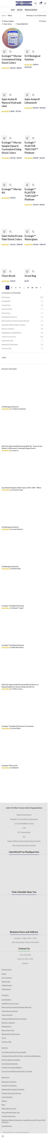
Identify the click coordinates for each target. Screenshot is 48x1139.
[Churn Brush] (12, 258)
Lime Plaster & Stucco (9, 317)
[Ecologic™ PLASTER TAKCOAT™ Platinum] (35, 124)
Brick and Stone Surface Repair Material (15, 321)
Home (4, 15)
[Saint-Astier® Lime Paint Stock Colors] (12, 218)
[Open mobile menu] (45, 3)
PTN (24, 828)
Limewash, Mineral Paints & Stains (13, 325)
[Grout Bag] (35, 258)
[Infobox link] (4, 3)
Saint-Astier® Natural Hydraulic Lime (12, 103)
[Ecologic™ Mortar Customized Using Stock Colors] (12, 38)
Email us (25, 963)
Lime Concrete (7, 309)
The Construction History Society (24, 845)
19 (36, 287)
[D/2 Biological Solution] (35, 38)
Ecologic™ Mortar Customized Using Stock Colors (12, 59)
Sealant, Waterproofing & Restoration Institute (24, 841)
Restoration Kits (7, 340)
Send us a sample (31, 9)
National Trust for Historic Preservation (24, 819)
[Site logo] (24, 3)
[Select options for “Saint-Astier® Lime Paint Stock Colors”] (4, 231)
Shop (13, 9)
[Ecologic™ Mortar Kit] (12, 171)
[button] (4, 185)
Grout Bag (30, 275)
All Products (6, 297)
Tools (4, 1038)
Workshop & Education (10, 344)
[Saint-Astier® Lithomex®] (35, 81)
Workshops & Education (11, 1034)
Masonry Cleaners (8, 329)
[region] (24, 785)
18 (32, 287)
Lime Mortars (6, 305)
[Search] (35, 3)
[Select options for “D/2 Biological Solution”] (27, 51)
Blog (3, 1105)
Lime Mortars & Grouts (10, 1003)
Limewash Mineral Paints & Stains (14, 1019)
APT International (24, 832)
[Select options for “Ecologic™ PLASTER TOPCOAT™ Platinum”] (27, 185)
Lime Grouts (6, 313)
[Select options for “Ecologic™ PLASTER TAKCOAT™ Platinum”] (27, 138)
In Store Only (6, 1042)
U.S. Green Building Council (24, 823)
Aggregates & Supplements (11, 333)
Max (22, 24)
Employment (6, 989)
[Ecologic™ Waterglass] (35, 218)
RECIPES (20, 9)
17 (28, 287)
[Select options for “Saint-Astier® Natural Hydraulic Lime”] (4, 95)
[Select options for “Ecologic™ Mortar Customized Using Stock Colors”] (4, 51)
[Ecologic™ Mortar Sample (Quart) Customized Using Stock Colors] (12, 124)
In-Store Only (6, 348)
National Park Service (24, 815)
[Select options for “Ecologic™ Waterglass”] (27, 231)
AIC (24, 836)
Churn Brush (8, 275)
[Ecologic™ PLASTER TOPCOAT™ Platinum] (35, 171)
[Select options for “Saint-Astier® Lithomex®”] (27, 95)
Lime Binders (6, 301)
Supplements (6, 1026)
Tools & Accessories (9, 337)
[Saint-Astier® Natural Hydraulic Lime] (12, 81)
